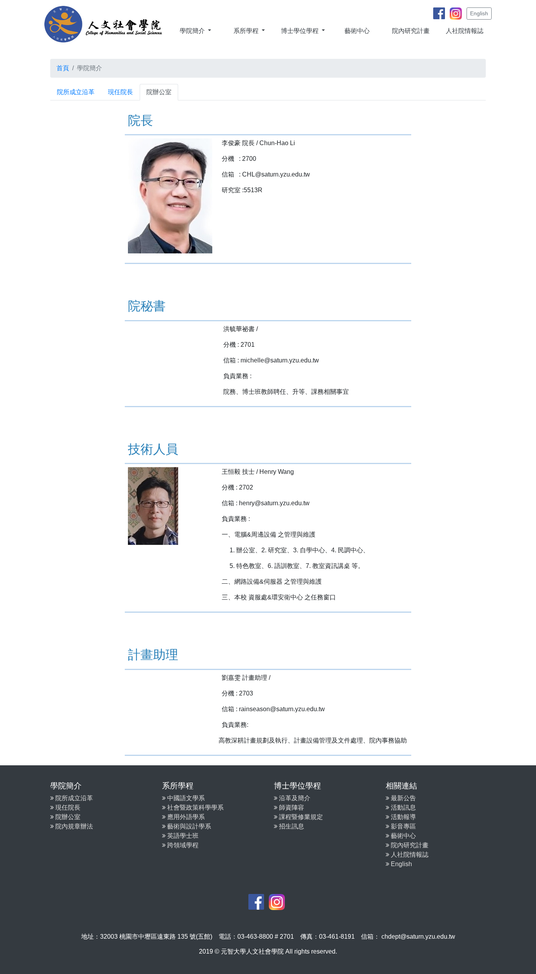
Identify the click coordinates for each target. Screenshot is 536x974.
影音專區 (402, 826)
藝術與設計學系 (188, 826)
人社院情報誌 (464, 30)
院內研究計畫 (411, 30)
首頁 (63, 68)
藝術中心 (357, 30)
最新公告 (402, 798)
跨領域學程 (182, 845)
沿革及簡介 (293, 798)
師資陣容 (290, 807)
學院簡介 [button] (193, 30)
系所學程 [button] (246, 30)
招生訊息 (290, 826)
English (479, 13)
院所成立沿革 (76, 92)
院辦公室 (158, 92)
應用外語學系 (185, 817)
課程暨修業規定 (300, 817)
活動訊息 (402, 807)
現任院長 (120, 92)
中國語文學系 (185, 798)
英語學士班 (182, 835)
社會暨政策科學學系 (195, 807)
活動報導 (402, 817)
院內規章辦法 (73, 826)
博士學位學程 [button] (300, 30)
